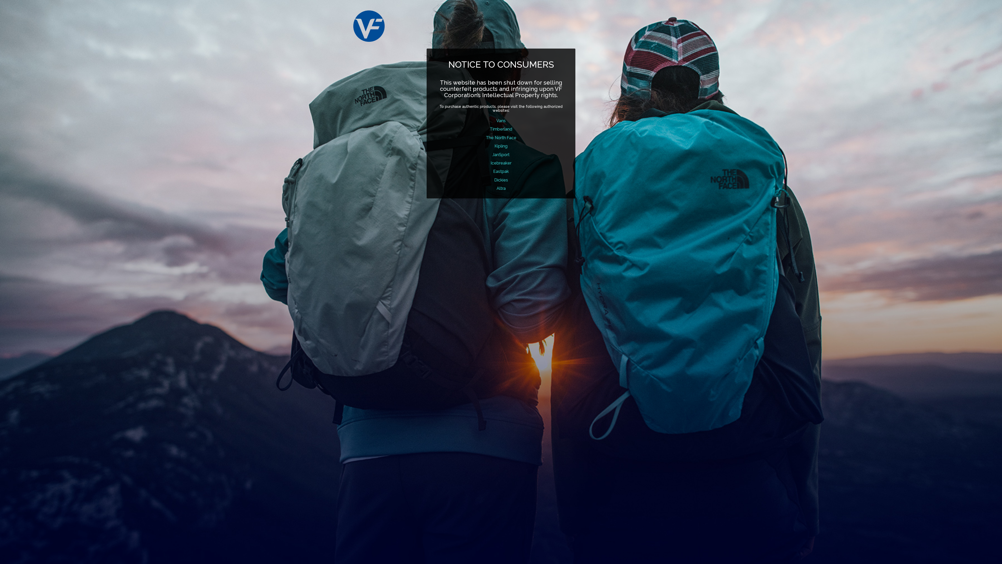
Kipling (501, 146)
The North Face (501, 137)
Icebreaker (501, 163)
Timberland (501, 129)
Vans (501, 120)
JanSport (501, 154)
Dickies (501, 180)
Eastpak (501, 171)
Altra (501, 188)
